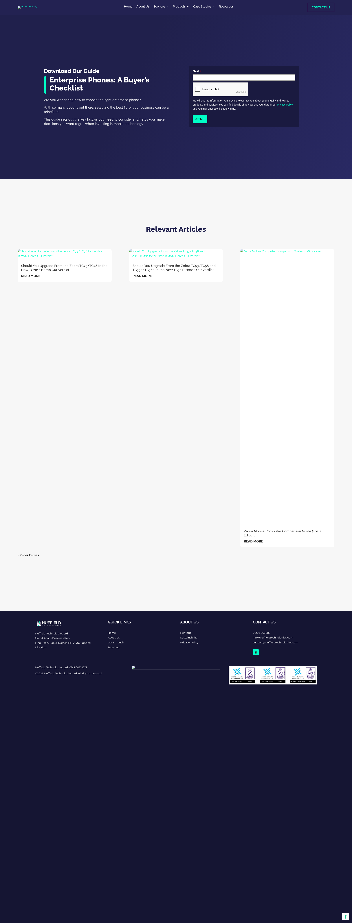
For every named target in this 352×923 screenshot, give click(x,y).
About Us (142, 6)
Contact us (321, 7)
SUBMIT (200, 119)
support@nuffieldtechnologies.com (275, 642)
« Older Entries (28, 555)
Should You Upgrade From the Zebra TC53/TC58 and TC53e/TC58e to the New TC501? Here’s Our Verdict (174, 268)
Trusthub (113, 647)
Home (128, 6)
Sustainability (188, 637)
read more (30, 276)
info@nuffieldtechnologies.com (273, 637)
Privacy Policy (285, 104)
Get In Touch (116, 642)
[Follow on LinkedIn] (256, 652)
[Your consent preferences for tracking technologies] (345, 916)
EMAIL (197, 71)
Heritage (185, 632)
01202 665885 (261, 632)
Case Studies (202, 6)
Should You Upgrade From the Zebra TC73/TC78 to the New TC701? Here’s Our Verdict (64, 268)
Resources (226, 6)
